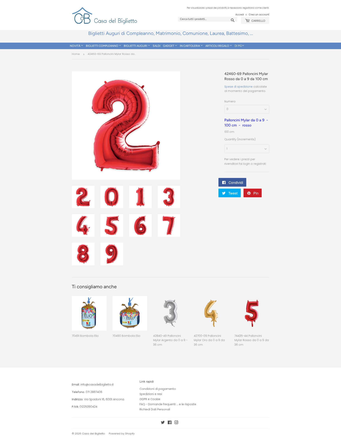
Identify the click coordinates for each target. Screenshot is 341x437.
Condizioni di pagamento (158, 389)
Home (76, 54)
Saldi (156, 46)
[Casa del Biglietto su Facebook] (170, 423)
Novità (75, 46)
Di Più (238, 46)
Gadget (169, 46)
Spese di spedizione (238, 87)
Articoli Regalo (217, 46)
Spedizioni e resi (151, 394)
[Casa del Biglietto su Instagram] (176, 423)
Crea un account (259, 14)
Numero (230, 101)
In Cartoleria (190, 46)
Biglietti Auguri (136, 46)
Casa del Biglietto (93, 433)
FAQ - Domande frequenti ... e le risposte (168, 404)
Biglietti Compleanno (102, 46)
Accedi (239, 14)
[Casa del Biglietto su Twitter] (163, 423)
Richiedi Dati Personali (155, 409)
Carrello (258, 20)
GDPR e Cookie (150, 399)
